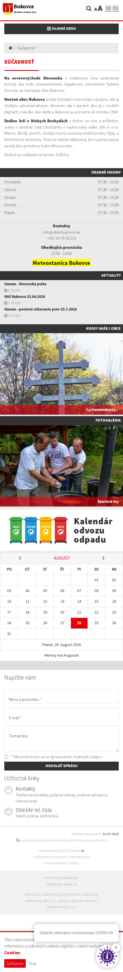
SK (108, 8)
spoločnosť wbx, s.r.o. (61, 907)
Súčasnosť (26, 48)
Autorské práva (80, 857)
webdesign (54, 884)
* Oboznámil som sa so (56, 756)
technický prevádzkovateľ (61, 878)
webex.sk (70, 884)
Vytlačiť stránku (70, 851)
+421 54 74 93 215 (61, 238)
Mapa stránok (48, 851)
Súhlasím (15, 963)
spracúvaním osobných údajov (76, 756)
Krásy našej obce (103, 328)
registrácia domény (83, 901)
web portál (90, 895)
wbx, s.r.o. (50, 901)
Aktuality (111, 275)
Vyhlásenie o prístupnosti (50, 857)
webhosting (33, 901)
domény (63, 901)
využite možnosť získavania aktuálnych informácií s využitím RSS (63, 840)
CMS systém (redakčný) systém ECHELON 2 (53, 895)
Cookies (12, 953)
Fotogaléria (108, 420)
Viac (33, 963)
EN (115, 8)
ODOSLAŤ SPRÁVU (61, 766)
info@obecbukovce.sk (61, 232)
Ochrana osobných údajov (61, 863)
